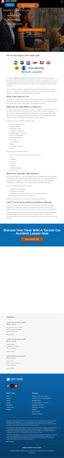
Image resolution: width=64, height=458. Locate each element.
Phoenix (8, 398)
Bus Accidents (36, 411)
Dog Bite (34, 409)
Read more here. (10, 441)
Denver (8, 400)
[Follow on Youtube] (16, 386)
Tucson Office (10, 368)
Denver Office (10, 351)
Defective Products (37, 414)
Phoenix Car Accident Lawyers (40, 396)
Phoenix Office (10, 334)
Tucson (8, 403)
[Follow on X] (12, 386)
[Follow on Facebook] (8, 386)
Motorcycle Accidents (38, 405)
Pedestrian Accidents (38, 407)
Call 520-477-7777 (32, 239)
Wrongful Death (36, 400)
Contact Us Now (32, 34)
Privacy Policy (10, 407)
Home (8, 396)
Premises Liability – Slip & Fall (40, 403)
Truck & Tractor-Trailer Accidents (41, 398)
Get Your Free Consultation (32, 30)
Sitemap (8, 409)
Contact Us (9, 5)
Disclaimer (9, 405)
